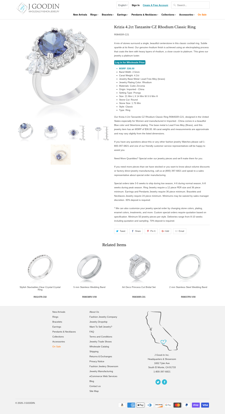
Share (138, 231)
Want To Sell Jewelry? (100, 326)
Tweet (122, 231)
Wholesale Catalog (99, 346)
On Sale (202, 14)
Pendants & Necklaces (144, 14)
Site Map (94, 391)
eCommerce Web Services (103, 376)
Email (181, 231)
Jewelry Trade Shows (100, 341)
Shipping (93, 351)
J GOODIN (29, 403)
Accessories (186, 14)
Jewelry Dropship (98, 321)
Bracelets (107, 14)
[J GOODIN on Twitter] (158, 382)
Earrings (122, 14)
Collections (168, 14)
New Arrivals (80, 14)
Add (167, 231)
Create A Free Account (155, 5)
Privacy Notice (96, 361)
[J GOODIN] (38, 7)
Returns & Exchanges (100, 356)
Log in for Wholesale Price (130, 62)
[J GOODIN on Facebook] (164, 382)
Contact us (95, 386)
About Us (94, 312)
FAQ (91, 331)
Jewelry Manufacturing (101, 371)
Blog (91, 381)
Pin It (152, 231)
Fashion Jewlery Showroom (103, 366)
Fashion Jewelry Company (103, 316)
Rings (94, 14)
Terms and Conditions (100, 336)
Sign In (136, 5)
